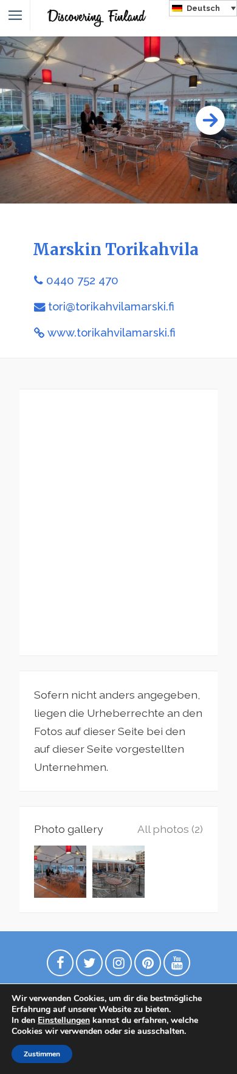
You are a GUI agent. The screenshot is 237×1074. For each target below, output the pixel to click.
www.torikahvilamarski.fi (111, 332)
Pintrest (148, 966)
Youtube (177, 966)
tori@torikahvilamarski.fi (111, 306)
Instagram (118, 966)
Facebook (60, 966)
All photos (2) (170, 829)
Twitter (89, 966)
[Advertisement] (118, 522)
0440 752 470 (82, 280)
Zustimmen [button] (42, 1054)
